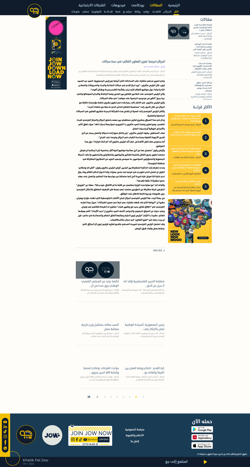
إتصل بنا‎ (134, 441)
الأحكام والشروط (135, 435)
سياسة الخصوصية (134, 429)
